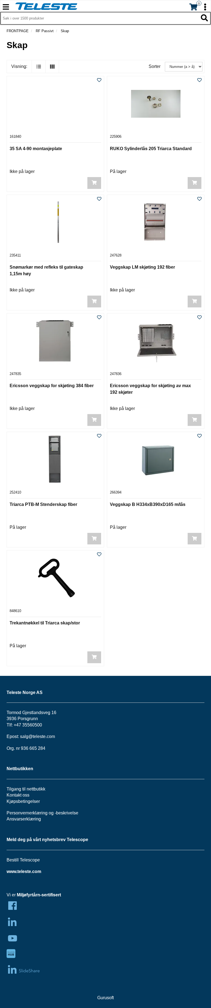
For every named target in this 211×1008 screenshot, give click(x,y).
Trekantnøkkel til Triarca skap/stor (45, 623)
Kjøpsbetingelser (23, 801)
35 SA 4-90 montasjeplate (36, 148)
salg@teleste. (33, 736)
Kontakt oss (18, 795)
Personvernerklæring (27, 813)
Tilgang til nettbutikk (26, 789)
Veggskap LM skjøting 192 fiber (142, 267)
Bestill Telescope (23, 860)
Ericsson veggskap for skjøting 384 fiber (52, 385)
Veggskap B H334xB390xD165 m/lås (147, 504)
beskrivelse (67, 813)
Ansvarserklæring (24, 819)
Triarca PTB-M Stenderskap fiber (43, 504)
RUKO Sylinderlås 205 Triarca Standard (151, 148)
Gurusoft (105, 997)
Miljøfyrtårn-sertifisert (39, 895)
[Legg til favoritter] (99, 80)
